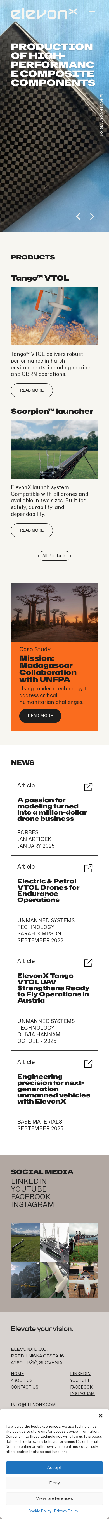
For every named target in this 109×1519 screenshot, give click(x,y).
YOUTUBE (29, 1189)
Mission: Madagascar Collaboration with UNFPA (48, 668)
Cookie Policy (39, 1511)
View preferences (54, 1499)
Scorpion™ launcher (52, 411)
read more (32, 390)
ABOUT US (21, 1380)
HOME (17, 1374)
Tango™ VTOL (40, 278)
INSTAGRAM (32, 1204)
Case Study (35, 649)
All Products (54, 556)
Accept (54, 1468)
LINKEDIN (29, 1181)
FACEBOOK (30, 1197)
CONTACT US (24, 1387)
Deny (54, 1483)
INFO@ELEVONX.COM (33, 1405)
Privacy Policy (66, 1511)
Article (26, 785)
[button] (100, 1415)
